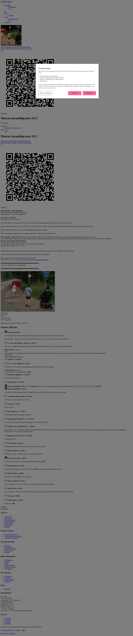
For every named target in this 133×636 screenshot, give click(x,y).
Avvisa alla (75, 93)
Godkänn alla (89, 93)
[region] (67, 81)
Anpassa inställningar (45, 93)
